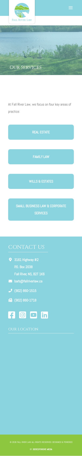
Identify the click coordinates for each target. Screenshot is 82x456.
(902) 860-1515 (25, 290)
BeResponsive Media (42, 449)
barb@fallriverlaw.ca (28, 281)
